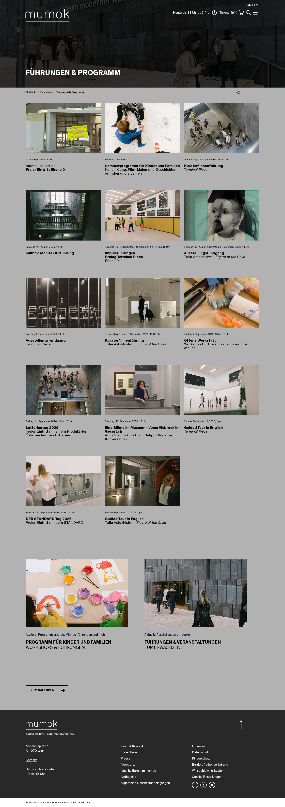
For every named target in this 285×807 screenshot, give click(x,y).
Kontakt (31, 760)
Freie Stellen (130, 752)
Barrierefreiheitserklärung (210, 764)
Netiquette (128, 776)
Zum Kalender (42, 690)
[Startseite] (47, 14)
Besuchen (46, 92)
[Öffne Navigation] (255, 12)
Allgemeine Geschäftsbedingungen (145, 783)
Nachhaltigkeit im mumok (138, 770)
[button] (195, 12)
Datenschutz (201, 752)
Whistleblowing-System (208, 770)
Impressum (199, 746)
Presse (125, 758)
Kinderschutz (201, 758)
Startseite (30, 92)
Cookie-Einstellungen (207, 776)
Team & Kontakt (132, 746)
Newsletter (129, 764)
